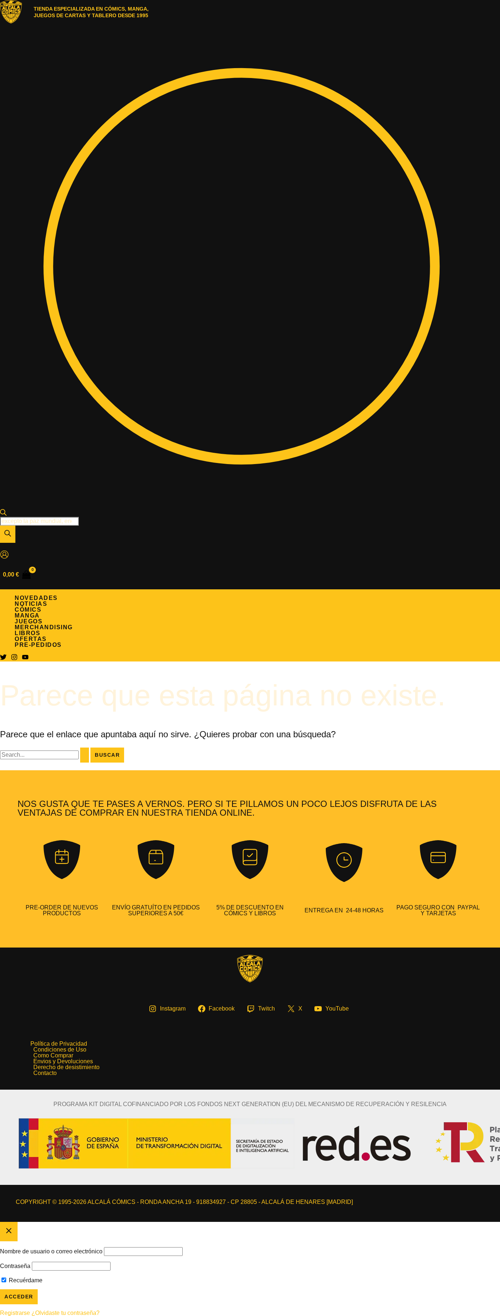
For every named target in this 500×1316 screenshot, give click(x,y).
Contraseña (15, 1266)
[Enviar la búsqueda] (84, 755)
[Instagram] (14, 658)
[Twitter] (3, 658)
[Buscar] (7, 534)
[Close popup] (9, 1231)
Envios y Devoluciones (63, 1061)
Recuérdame (24, 1280)
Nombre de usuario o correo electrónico (51, 1251)
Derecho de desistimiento (66, 1067)
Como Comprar (53, 1056)
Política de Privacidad (58, 1044)
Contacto (45, 1073)
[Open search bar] (3, 514)
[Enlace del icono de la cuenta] (4, 555)
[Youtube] (25, 658)
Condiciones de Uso (59, 1050)
